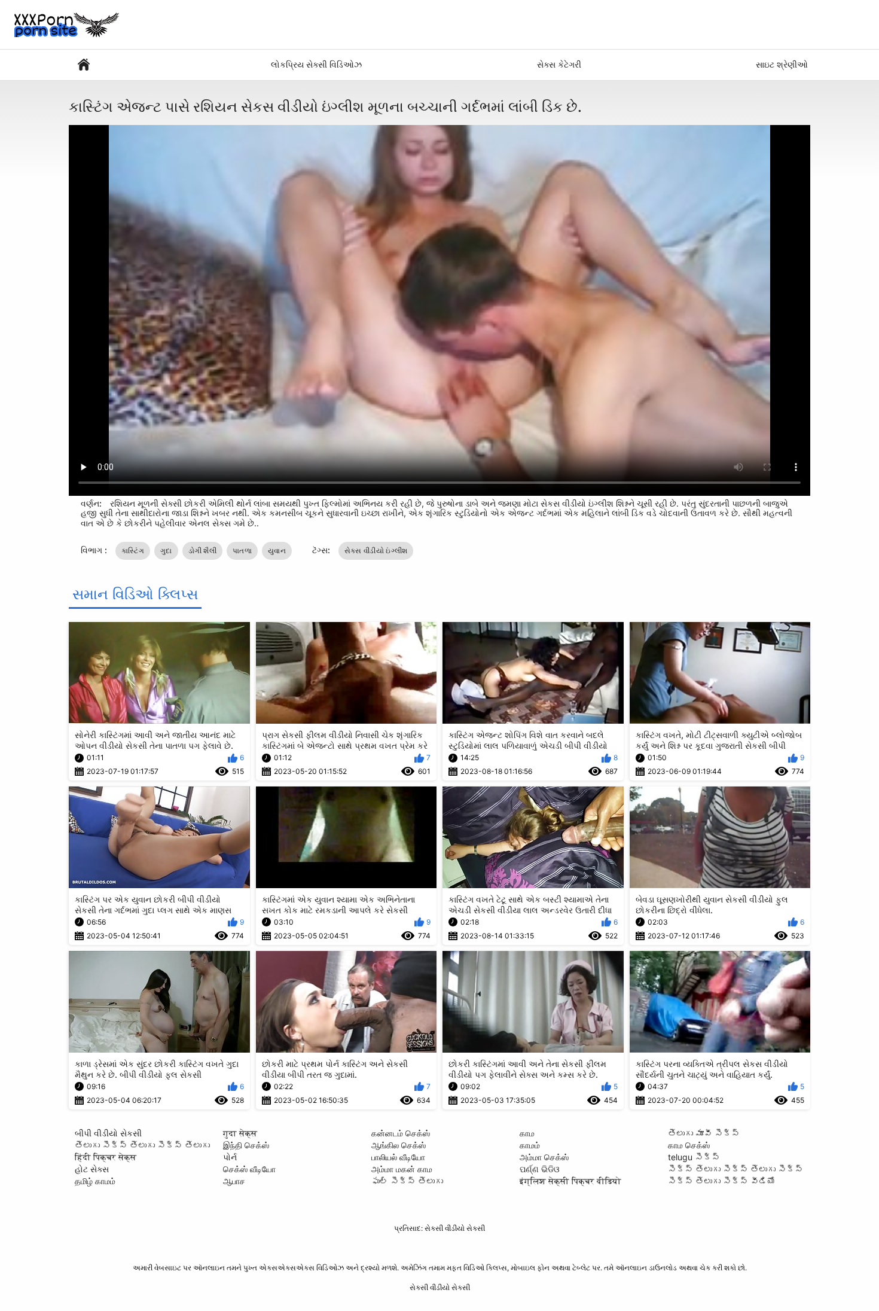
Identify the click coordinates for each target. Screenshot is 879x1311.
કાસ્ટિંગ (132, 550)
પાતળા (242, 550)
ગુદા (166, 550)
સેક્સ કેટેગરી (559, 64)
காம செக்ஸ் (689, 1145)
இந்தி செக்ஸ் (246, 1145)
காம (527, 1133)
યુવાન (277, 550)
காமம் (530, 1145)
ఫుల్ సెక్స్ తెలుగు (407, 1181)
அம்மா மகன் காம (401, 1169)
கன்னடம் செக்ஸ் (400, 1133)
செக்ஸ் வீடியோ (249, 1169)
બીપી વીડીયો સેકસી (108, 1133)
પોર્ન (230, 1157)
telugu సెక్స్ (694, 1157)
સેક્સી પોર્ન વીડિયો (84, 65)
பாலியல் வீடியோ (398, 1157)
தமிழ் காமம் (95, 1181)
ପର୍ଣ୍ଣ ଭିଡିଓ (540, 1169)
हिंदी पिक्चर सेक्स (105, 1157)
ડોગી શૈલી (202, 550)
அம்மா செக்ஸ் (544, 1157)
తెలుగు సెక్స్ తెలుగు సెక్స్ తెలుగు (142, 1145)
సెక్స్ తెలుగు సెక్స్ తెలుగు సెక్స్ (735, 1169)
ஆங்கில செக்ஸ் (398, 1145)
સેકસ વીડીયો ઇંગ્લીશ (376, 550)
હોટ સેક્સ (92, 1169)
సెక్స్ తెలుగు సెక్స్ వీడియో (722, 1181)
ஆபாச (234, 1181)
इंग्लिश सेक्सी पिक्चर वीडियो (570, 1181)
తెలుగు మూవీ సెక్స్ (704, 1133)
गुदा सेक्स (240, 1133)
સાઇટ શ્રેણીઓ (782, 64)
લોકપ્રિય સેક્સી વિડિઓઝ (316, 64)
